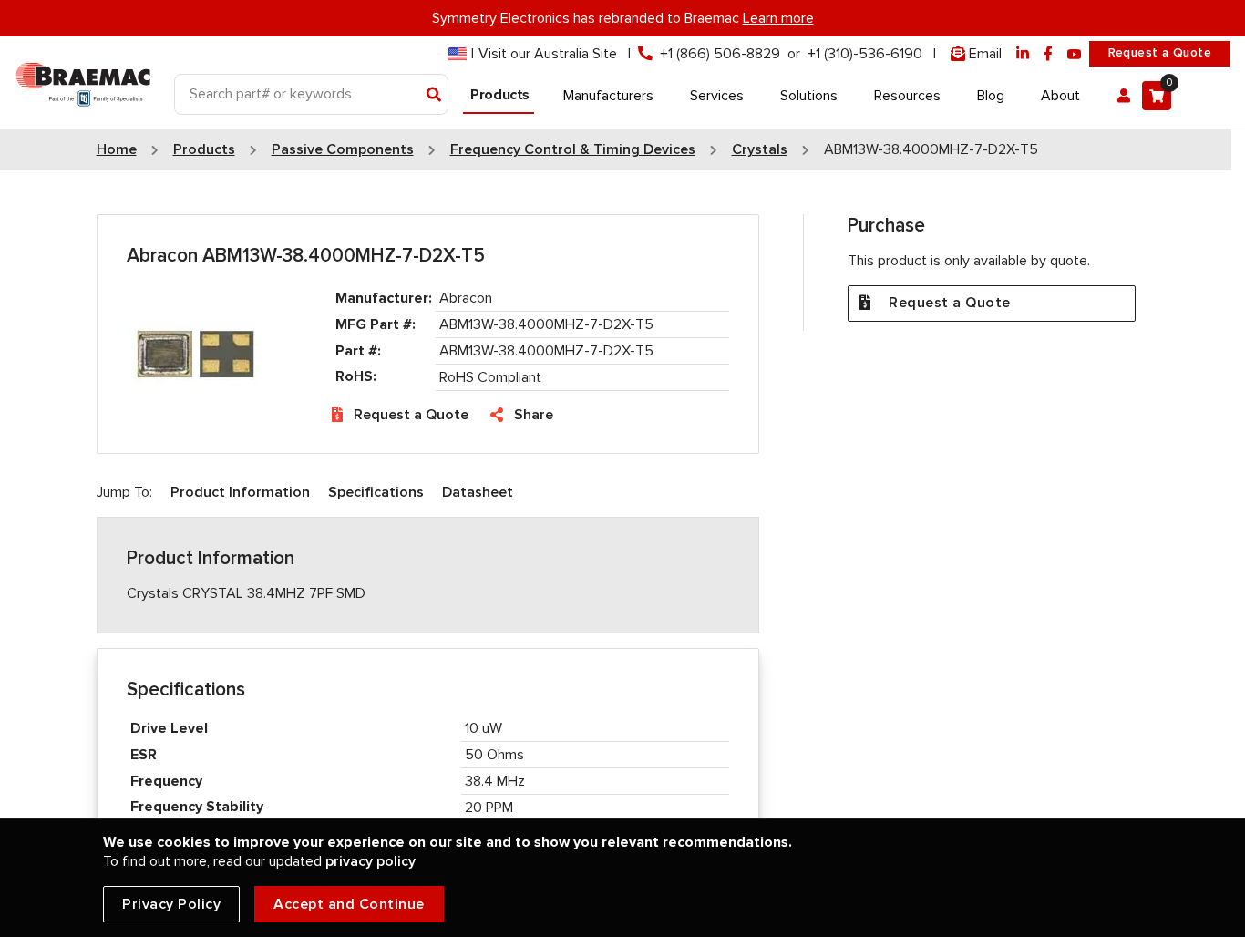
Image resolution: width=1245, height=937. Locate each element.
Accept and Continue (349, 904)
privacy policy (370, 861)
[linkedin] (1022, 54)
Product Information (240, 492)
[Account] (1123, 95)
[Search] (434, 95)
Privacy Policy (171, 904)
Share (533, 414)
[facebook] (1048, 54)
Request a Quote (1159, 52)
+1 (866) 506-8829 (720, 54)
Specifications (376, 492)
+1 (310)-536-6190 (865, 54)
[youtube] (1074, 54)
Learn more (778, 18)
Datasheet (477, 492)
